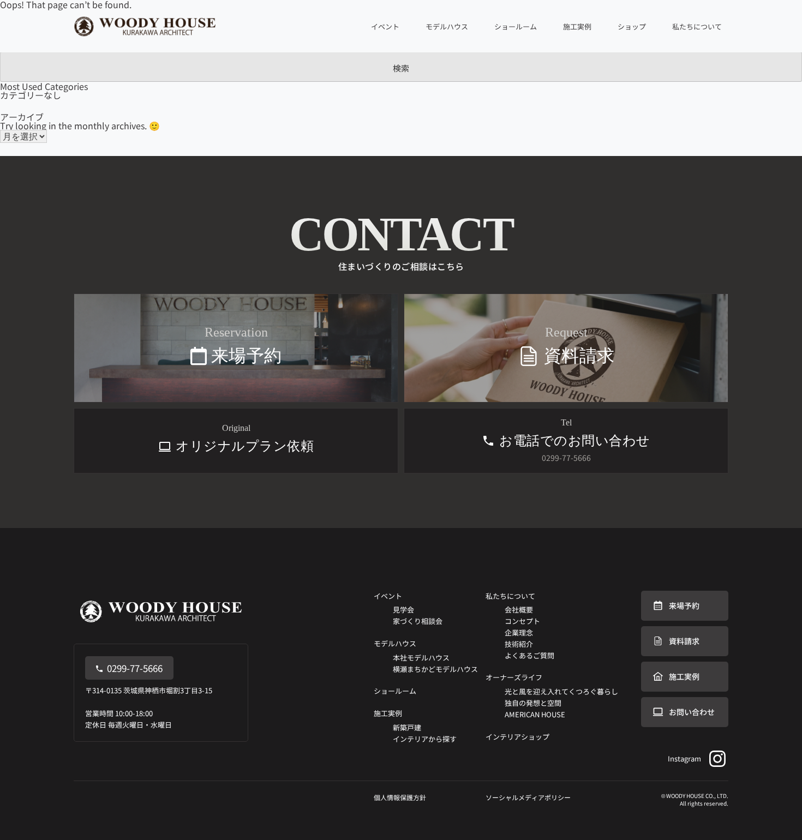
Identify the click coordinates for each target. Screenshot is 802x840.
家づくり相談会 (417, 621)
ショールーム (515, 26)
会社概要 (519, 609)
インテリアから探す (425, 739)
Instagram (684, 758)
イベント (388, 596)
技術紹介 (519, 644)
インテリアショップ (517, 736)
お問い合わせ (692, 711)
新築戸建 (407, 727)
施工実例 (388, 713)
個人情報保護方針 (400, 797)
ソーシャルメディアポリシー (528, 797)
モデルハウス (395, 643)
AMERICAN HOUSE (535, 714)
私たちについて (510, 596)
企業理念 (519, 632)
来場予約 (684, 605)
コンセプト (522, 621)
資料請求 (684, 640)
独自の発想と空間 (533, 703)
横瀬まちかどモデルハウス (435, 669)
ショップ (632, 26)
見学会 (403, 609)
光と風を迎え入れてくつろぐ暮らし (561, 691)
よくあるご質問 (529, 655)
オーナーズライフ (514, 677)
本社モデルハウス (421, 657)
